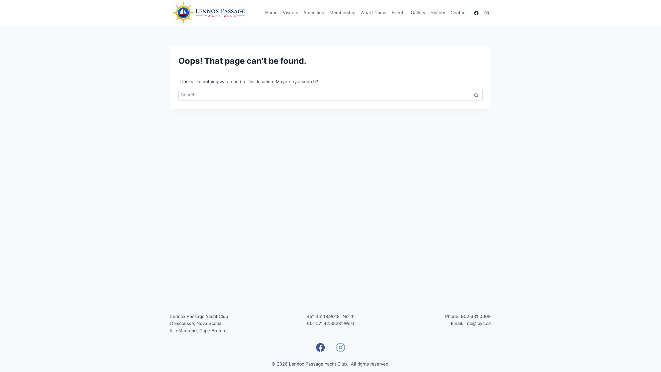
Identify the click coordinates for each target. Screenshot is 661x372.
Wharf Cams (373, 12)
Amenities (313, 12)
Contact (459, 12)
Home (271, 12)
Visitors (290, 12)
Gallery (418, 12)
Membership (342, 12)
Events (399, 12)
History (437, 12)
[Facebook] (476, 13)
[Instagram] (486, 13)
